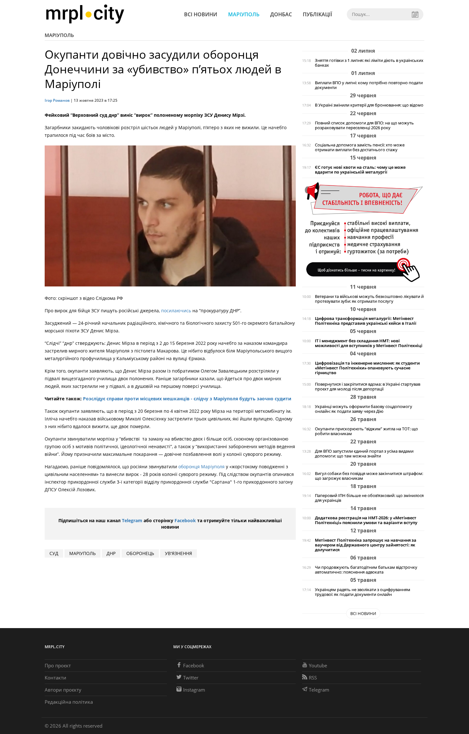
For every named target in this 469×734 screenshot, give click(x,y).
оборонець (140, 553)
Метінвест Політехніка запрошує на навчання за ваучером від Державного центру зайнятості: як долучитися (365, 545)
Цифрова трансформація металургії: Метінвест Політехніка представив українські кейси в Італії (365, 321)
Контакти (55, 677)
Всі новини (200, 14)
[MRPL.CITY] (85, 14)
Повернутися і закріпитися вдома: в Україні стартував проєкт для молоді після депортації (367, 386)
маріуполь (82, 553)
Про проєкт (58, 665)
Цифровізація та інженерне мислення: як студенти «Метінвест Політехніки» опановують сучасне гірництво (367, 368)
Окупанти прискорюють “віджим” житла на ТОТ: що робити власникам (366, 431)
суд (53, 553)
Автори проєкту (63, 689)
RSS (313, 677)
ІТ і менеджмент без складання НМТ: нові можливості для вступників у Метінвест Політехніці (368, 343)
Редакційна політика (69, 702)
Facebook (185, 520)
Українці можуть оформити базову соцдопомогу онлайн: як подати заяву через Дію (363, 409)
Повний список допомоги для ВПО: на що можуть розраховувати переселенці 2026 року (364, 125)
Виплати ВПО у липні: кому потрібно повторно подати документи (369, 85)
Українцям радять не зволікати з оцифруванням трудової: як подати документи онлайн (362, 592)
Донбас (281, 14)
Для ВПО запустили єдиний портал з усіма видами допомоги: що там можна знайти (364, 453)
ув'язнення (178, 553)
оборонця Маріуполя (201, 466)
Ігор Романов (57, 100)
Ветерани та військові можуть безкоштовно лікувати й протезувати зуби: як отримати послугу (369, 299)
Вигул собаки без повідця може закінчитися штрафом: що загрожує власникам (369, 476)
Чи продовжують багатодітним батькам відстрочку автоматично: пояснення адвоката (366, 570)
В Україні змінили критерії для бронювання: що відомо (369, 105)
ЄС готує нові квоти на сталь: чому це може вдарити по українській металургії (360, 169)
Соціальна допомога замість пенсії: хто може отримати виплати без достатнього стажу (360, 147)
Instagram (194, 689)
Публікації (317, 14)
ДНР (111, 553)
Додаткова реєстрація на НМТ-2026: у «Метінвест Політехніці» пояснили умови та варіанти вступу (366, 520)
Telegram (132, 520)
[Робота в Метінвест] (363, 231)
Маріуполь (243, 14)
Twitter (190, 677)
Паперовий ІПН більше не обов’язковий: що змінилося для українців (369, 498)
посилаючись (176, 311)
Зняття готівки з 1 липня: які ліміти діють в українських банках (369, 63)
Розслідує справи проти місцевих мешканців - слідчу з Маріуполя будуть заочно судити (187, 399)
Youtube (318, 665)
